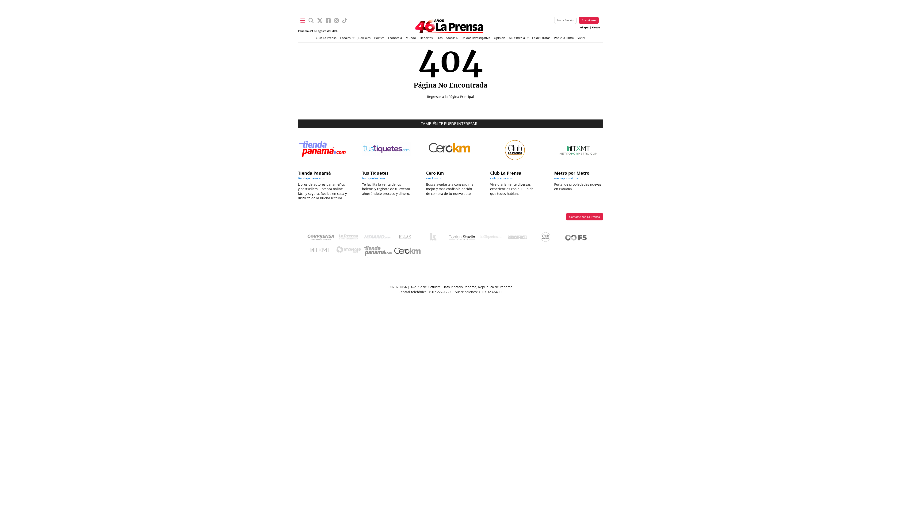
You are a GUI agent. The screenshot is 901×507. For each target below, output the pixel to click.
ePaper (585, 27)
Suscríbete (589, 20)
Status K (452, 38)
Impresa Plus (349, 251)
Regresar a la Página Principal (450, 96)
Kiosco (596, 27)
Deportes (426, 38)
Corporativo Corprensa (322, 238)
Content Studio (462, 238)
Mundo (411, 38)
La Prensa (349, 238)
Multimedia (517, 38)
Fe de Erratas (541, 38)
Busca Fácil (519, 238)
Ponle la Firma (564, 38)
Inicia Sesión (565, 20)
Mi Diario (378, 238)
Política (379, 38)
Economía (395, 38)
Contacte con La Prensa (584, 217)
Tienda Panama (379, 251)
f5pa (576, 238)
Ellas (439, 38)
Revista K (434, 238)
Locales (345, 38)
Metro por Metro (321, 251)
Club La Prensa (326, 38)
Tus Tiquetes (490, 238)
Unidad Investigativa (476, 38)
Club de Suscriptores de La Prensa (546, 238)
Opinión (499, 38)
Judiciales (364, 38)
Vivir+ (581, 38)
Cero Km (407, 251)
